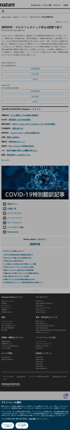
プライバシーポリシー (48, 415)
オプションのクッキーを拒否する (21, 425)
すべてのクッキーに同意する (7, 425)
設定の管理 (32, 419)
